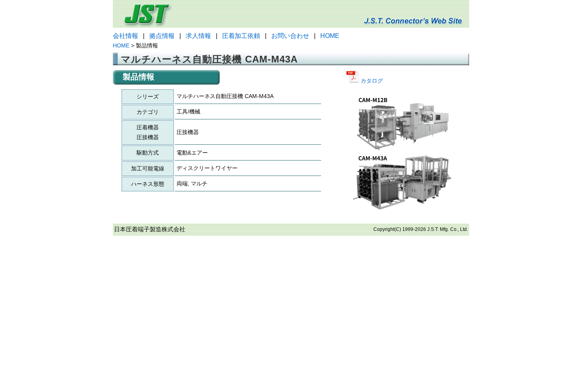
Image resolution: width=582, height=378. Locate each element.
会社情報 (125, 35)
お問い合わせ (290, 35)
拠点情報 (162, 35)
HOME (329, 35)
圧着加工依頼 (241, 35)
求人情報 (198, 35)
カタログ (371, 80)
